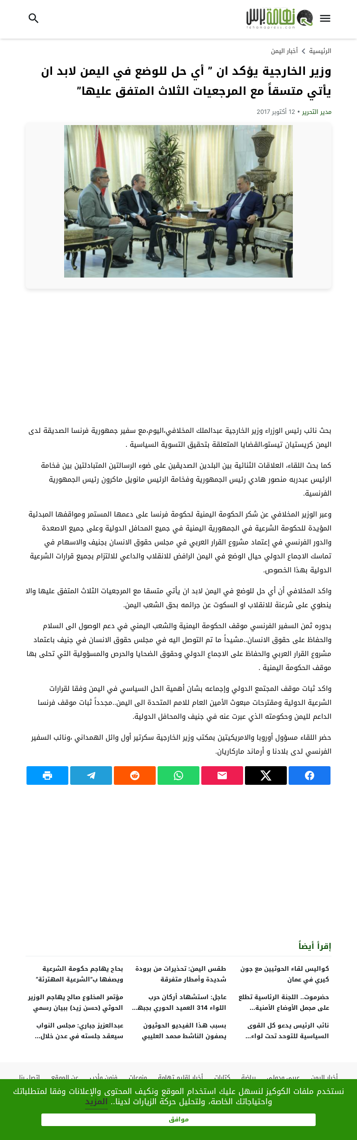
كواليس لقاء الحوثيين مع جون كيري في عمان (284, 974)
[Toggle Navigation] (327, 19)
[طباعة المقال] (47, 775)
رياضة (248, 1077)
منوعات (138, 1077)
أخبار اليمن (284, 51)
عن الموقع (65, 1077)
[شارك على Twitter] (265, 775)
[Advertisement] (178, 356)
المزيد (96, 1101)
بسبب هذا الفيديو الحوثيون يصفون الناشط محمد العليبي (184, 1031)
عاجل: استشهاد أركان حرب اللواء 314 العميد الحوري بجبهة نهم (179, 1007)
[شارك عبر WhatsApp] (178, 775)
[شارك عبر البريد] (222, 775)
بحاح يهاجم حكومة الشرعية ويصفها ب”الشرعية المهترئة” (79, 974)
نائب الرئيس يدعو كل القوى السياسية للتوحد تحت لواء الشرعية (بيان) (288, 1036)
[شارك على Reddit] (134, 775)
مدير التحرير (316, 112)
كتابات (222, 1077)
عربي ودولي (283, 1077)
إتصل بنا (29, 1077)
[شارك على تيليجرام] (91, 775)
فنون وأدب (104, 1077)
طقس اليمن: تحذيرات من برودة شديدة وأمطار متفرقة (180, 974)
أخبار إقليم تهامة (180, 1077)
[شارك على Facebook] (309, 775)
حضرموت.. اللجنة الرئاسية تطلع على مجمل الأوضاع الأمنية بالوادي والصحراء (283, 1007)
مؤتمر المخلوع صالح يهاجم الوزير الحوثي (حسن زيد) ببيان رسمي (75, 1002)
